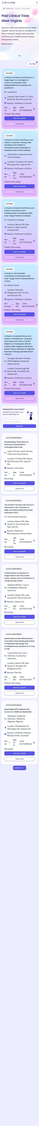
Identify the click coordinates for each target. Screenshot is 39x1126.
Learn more (19, 124)
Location (17, 8)
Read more (6, 44)
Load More (18, 768)
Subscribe (19, 426)
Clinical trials (9, 8)
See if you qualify (19, 118)
